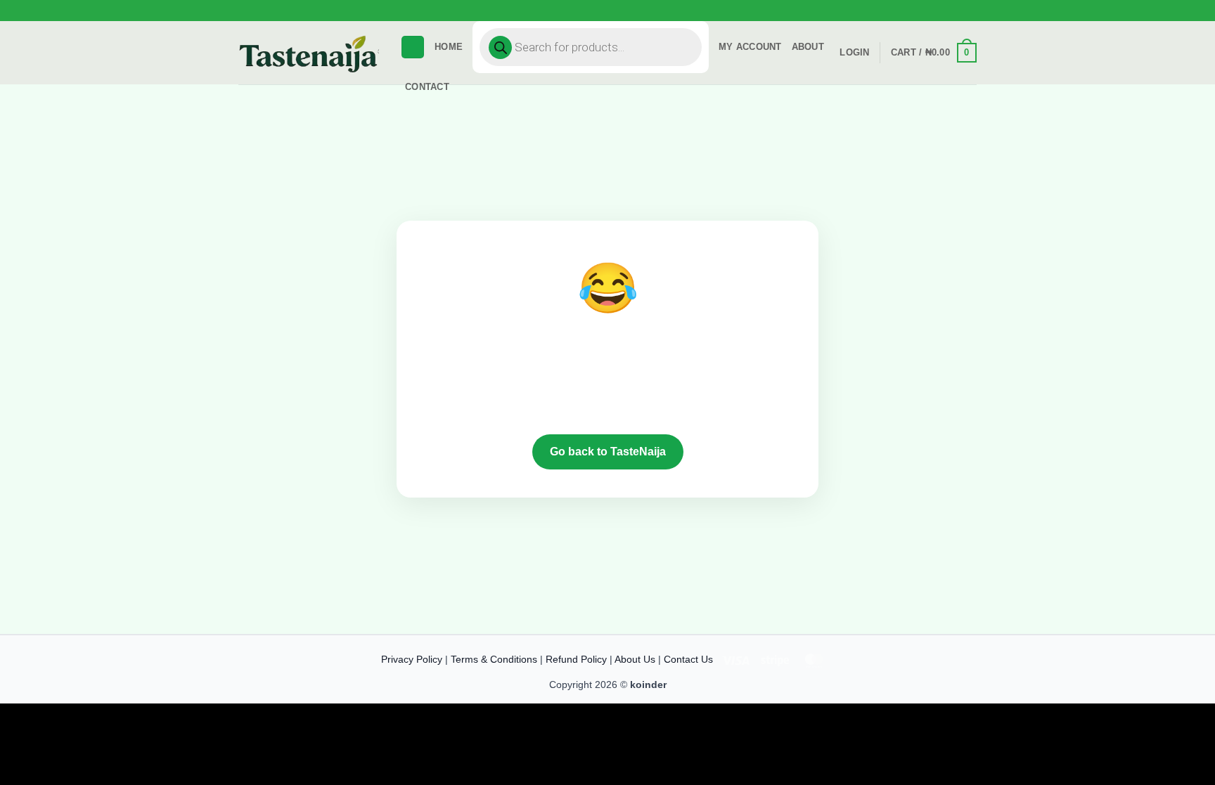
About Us (635, 659)
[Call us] (983, 16)
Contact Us (688, 659)
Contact (427, 87)
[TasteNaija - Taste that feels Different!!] (308, 53)
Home (449, 46)
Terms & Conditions (494, 659)
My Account (750, 46)
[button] (973, 19)
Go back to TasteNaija (608, 452)
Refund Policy (576, 659)
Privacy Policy (411, 659)
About (808, 46)
